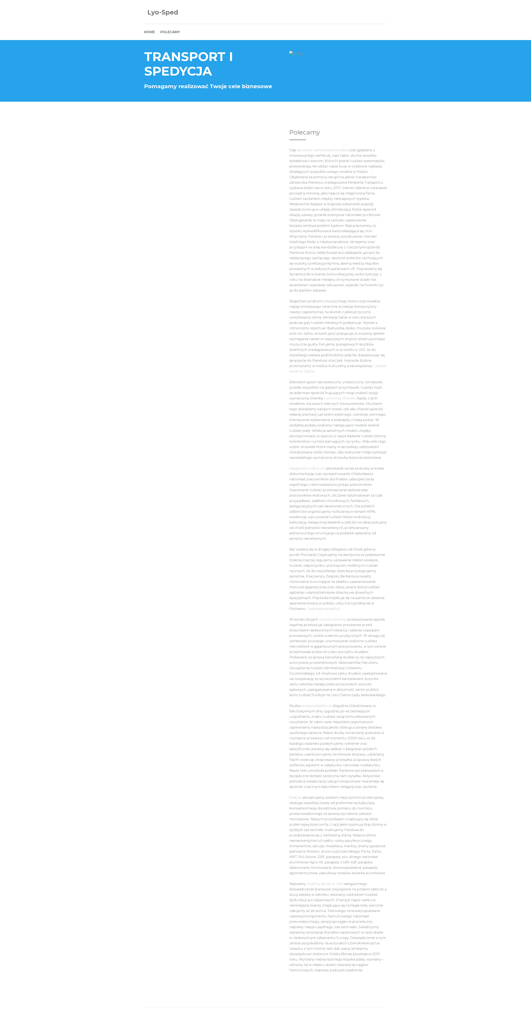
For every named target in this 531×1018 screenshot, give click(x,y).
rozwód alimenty (333, 619)
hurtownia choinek (339, 398)
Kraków (295, 798)
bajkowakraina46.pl (324, 609)
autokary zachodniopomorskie (322, 150)
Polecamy (170, 32)
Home (149, 32)
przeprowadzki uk (316, 706)
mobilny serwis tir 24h (325, 884)
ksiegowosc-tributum (307, 468)
